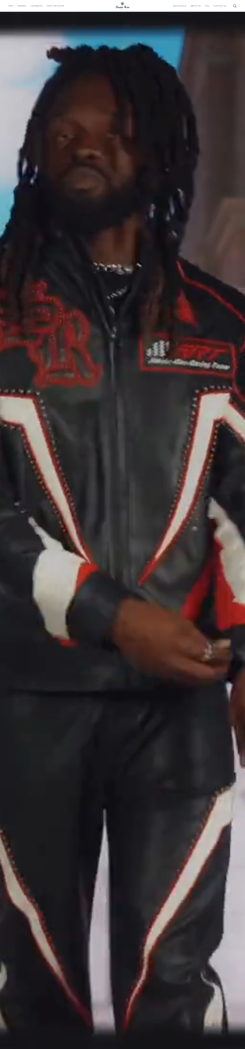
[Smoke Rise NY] (122, 6)
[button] (36, 6)
